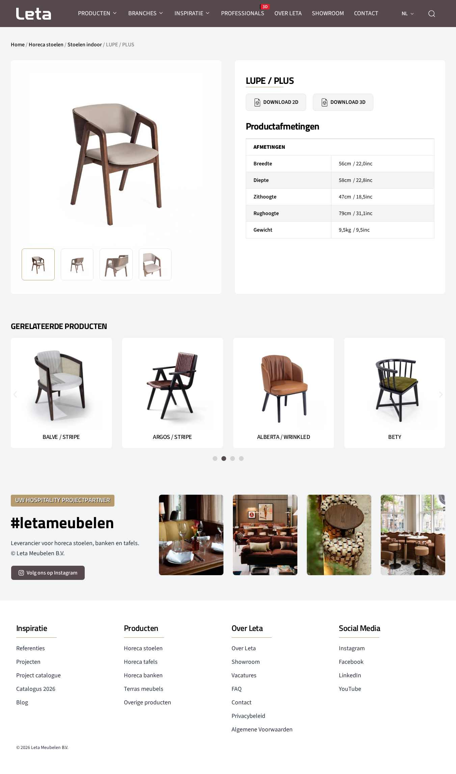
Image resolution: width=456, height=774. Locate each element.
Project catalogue (38, 675)
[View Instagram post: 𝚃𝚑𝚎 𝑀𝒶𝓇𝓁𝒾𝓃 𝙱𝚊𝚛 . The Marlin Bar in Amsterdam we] (191, 535)
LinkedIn (350, 675)
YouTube (350, 689)
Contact (241, 702)
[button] (200, 159)
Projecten (28, 662)
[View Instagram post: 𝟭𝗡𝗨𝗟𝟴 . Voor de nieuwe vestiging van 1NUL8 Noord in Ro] (413, 535)
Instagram (352, 648)
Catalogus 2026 (35, 689)
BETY (394, 437)
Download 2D (280, 102)
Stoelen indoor (85, 44)
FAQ (237, 689)
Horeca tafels (141, 662)
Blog (22, 702)
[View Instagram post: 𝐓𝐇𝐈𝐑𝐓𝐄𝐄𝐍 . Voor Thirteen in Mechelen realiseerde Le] (339, 535)
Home (18, 44)
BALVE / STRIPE (61, 437)
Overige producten (147, 702)
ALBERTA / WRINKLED (283, 437)
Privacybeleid (248, 716)
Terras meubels (143, 689)
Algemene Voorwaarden (262, 729)
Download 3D (348, 102)
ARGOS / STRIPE (172, 437)
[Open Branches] (161, 13)
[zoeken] (432, 13)
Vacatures (244, 675)
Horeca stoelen (46, 44)
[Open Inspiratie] (208, 13)
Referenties (30, 648)
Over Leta (244, 648)
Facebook (351, 662)
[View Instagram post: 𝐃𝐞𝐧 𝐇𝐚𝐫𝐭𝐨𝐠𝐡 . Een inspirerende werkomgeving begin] (265, 535)
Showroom (246, 662)
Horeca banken (143, 675)
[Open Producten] (115, 13)
